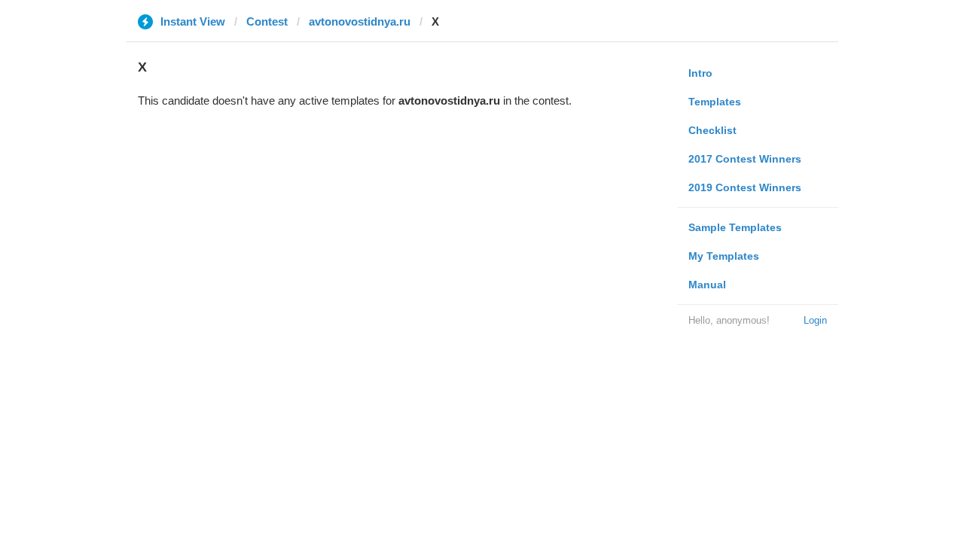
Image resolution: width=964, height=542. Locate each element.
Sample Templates (735, 227)
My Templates (723, 256)
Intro (700, 73)
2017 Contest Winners (744, 159)
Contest (267, 21)
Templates (714, 102)
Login (815, 320)
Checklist (712, 130)
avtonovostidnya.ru (359, 21)
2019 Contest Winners (744, 187)
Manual (707, 285)
